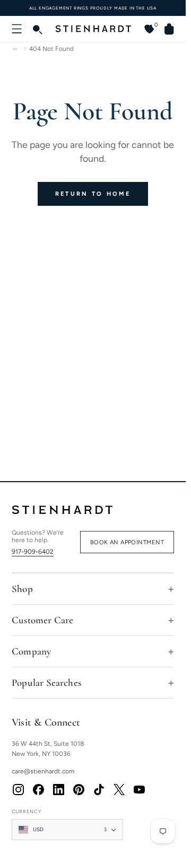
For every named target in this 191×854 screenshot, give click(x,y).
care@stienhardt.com (43, 771)
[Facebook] (38, 789)
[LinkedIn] (58, 789)
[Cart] (165, 28)
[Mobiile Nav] (17, 28)
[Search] (37, 28)
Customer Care (42, 620)
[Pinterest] (78, 789)
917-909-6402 (33, 551)
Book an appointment (127, 542)
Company (31, 651)
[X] (118, 789)
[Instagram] (18, 789)
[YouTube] (139, 789)
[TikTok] (98, 789)
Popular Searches (46, 682)
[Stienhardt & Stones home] (93, 509)
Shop (22, 588)
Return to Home (93, 193)
